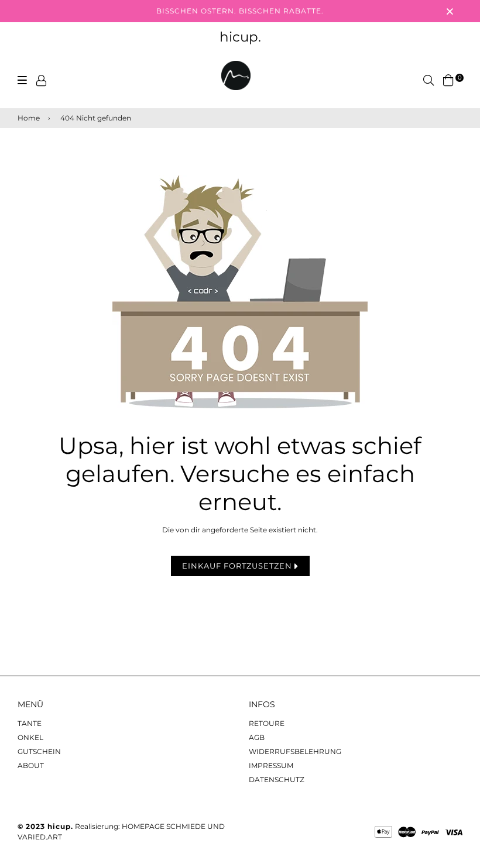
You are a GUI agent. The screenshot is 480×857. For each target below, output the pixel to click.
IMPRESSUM (271, 765)
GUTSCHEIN (39, 751)
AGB (257, 737)
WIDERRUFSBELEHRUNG (295, 751)
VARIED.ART (40, 836)
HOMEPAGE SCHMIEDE (163, 826)
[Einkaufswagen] (448, 79)
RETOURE (266, 723)
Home (29, 117)
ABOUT (31, 765)
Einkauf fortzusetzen (238, 565)
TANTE (30, 723)
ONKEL (30, 737)
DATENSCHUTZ (276, 779)
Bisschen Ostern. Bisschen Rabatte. (240, 10)
